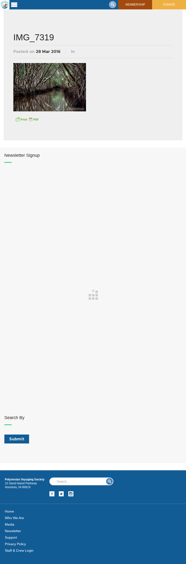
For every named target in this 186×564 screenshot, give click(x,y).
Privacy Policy (15, 544)
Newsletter (13, 531)
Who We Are (14, 518)
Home (9, 511)
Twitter (61, 493)
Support (11, 537)
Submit (109, 481)
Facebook (51, 493)
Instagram (70, 493)
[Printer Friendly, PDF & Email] (26, 119)
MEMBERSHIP (135, 4)
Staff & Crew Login (19, 550)
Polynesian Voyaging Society (4, 4)
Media (9, 524)
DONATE (169, 4)
